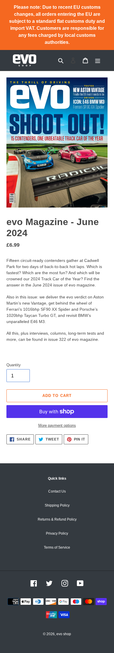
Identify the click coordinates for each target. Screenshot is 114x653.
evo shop (63, 634)
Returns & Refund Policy (57, 519)
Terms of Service (57, 547)
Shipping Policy (57, 505)
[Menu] (97, 60)
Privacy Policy (57, 533)
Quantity (13, 365)
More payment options (57, 425)
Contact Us (57, 491)
